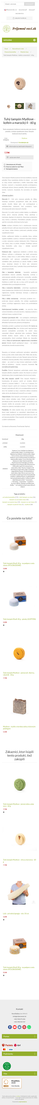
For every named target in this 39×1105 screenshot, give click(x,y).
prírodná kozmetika (9, 497)
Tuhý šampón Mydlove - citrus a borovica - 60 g (19, 861)
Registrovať (23, 10)
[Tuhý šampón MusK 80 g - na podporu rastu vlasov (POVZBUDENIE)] (19, 946)
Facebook (10, 1027)
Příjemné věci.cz (11, 10)
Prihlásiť (32, 10)
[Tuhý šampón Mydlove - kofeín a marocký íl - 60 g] (9, 106)
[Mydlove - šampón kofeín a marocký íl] (19, 106)
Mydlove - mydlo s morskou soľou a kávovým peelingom (19, 728)
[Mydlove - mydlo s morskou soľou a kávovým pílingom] (19, 706)
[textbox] (14, 4)
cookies (18, 1096)
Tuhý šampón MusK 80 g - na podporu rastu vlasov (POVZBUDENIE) (18, 968)
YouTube (15, 1027)
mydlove (27, 504)
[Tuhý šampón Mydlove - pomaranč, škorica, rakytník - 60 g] (19, 652)
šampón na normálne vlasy (17, 499)
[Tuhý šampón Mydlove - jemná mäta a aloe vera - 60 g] (19, 783)
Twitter (19, 1027)
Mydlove (24, 138)
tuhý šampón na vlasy (26, 497)
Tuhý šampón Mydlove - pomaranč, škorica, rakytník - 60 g (18, 674)
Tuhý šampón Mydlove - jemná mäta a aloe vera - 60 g (18, 805)
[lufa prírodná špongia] (19, 893)
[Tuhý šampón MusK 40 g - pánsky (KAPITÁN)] (19, 598)
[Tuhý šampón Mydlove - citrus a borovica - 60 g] (19, 839)
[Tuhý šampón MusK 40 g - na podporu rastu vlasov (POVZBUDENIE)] (19, 542)
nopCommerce (23, 1101)
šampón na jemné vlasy (15, 504)
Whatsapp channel (29, 1027)
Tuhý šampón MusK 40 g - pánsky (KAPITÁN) (19, 619)
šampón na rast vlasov (28, 502)
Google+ (24, 1027)
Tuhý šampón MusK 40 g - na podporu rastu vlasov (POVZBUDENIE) (18, 564)
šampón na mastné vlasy (9, 502)
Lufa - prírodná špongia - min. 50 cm (16, 914)
